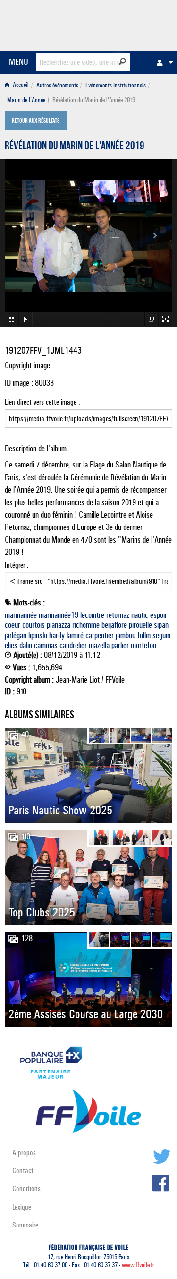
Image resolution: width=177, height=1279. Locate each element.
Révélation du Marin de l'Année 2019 (74, 147)
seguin (161, 635)
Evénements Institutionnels (115, 85)
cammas (46, 645)
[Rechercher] (122, 61)
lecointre (92, 615)
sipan (161, 625)
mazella (99, 645)
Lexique (21, 1206)
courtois (33, 625)
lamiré (75, 635)
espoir (158, 615)
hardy (57, 635)
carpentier (99, 635)
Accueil (20, 85)
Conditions (26, 1188)
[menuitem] (162, 62)
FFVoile (127, 24)
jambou (125, 635)
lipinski (37, 635)
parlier (120, 645)
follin (144, 635)
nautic (139, 615)
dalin (25, 645)
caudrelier (73, 645)
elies (11, 645)
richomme (86, 625)
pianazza (58, 625)
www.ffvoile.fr (138, 1265)
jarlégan (15, 635)
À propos (24, 1152)
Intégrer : (17, 565)
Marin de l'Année (26, 100)
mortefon (143, 645)
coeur (12, 625)
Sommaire (25, 1224)
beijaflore (114, 625)
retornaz (117, 615)
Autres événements (57, 85)
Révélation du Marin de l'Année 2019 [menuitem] (93, 100)
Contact (23, 1170)
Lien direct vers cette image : (42, 402)
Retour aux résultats (35, 121)
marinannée (21, 615)
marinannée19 (58, 615)
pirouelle (140, 625)
